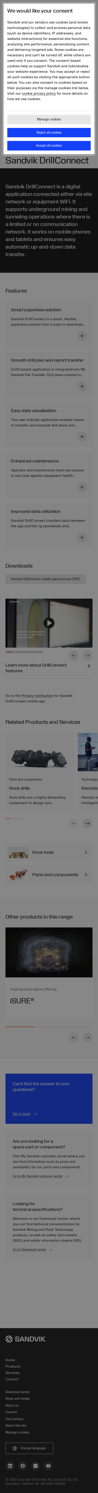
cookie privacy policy (39, 93)
